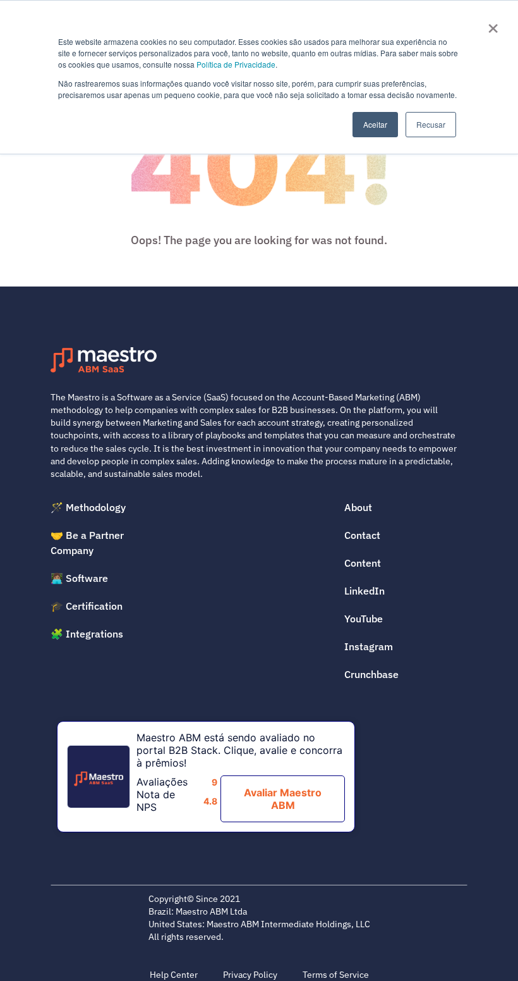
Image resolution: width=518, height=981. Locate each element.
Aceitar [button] (375, 124)
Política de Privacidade (235, 64)
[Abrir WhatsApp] (486, 949)
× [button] (493, 24)
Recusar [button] (430, 124)
